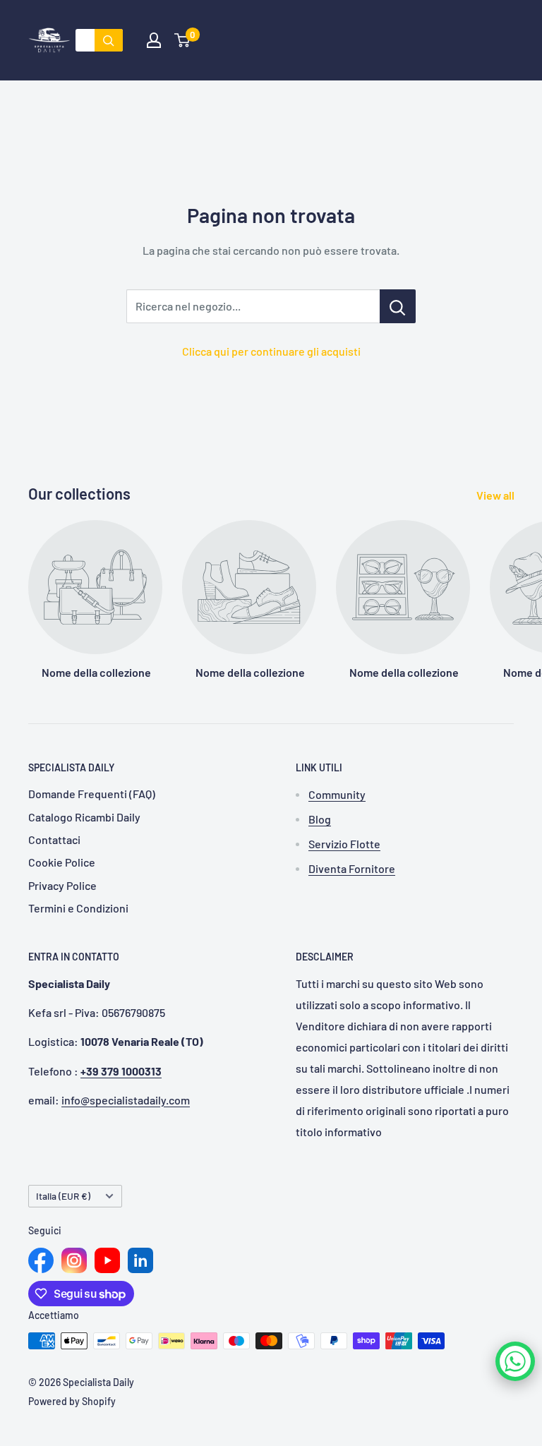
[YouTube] (107, 1260)
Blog (319, 819)
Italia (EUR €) (63, 1196)
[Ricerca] (109, 40)
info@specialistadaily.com (125, 1100)
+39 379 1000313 (121, 1071)
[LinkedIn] (140, 1260)
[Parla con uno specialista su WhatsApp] (515, 1361)
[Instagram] (74, 1260)
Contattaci (54, 839)
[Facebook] (41, 1260)
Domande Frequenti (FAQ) (91, 793)
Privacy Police (62, 885)
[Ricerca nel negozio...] (398, 306)
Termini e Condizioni (78, 908)
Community (337, 794)
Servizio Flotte (344, 843)
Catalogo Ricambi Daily (84, 817)
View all (496, 495)
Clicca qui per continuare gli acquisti (271, 351)
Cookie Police (61, 862)
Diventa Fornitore (351, 868)
